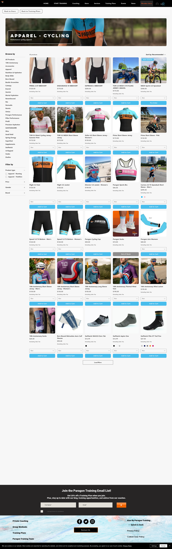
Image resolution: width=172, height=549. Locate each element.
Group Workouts (20, 527)
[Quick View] (42, 70)
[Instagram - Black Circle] (92, 521)
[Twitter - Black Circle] (85, 521)
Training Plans (19, 533)
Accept (163, 546)
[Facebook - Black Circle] (79, 521)
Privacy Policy (133, 531)
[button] (77, 4)
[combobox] (42, 98)
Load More (98, 362)
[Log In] (157, 4)
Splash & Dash (137, 525)
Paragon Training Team (23, 539)
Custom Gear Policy (135, 537)
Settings (154, 546)
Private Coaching (20, 521)
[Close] (169, 545)
